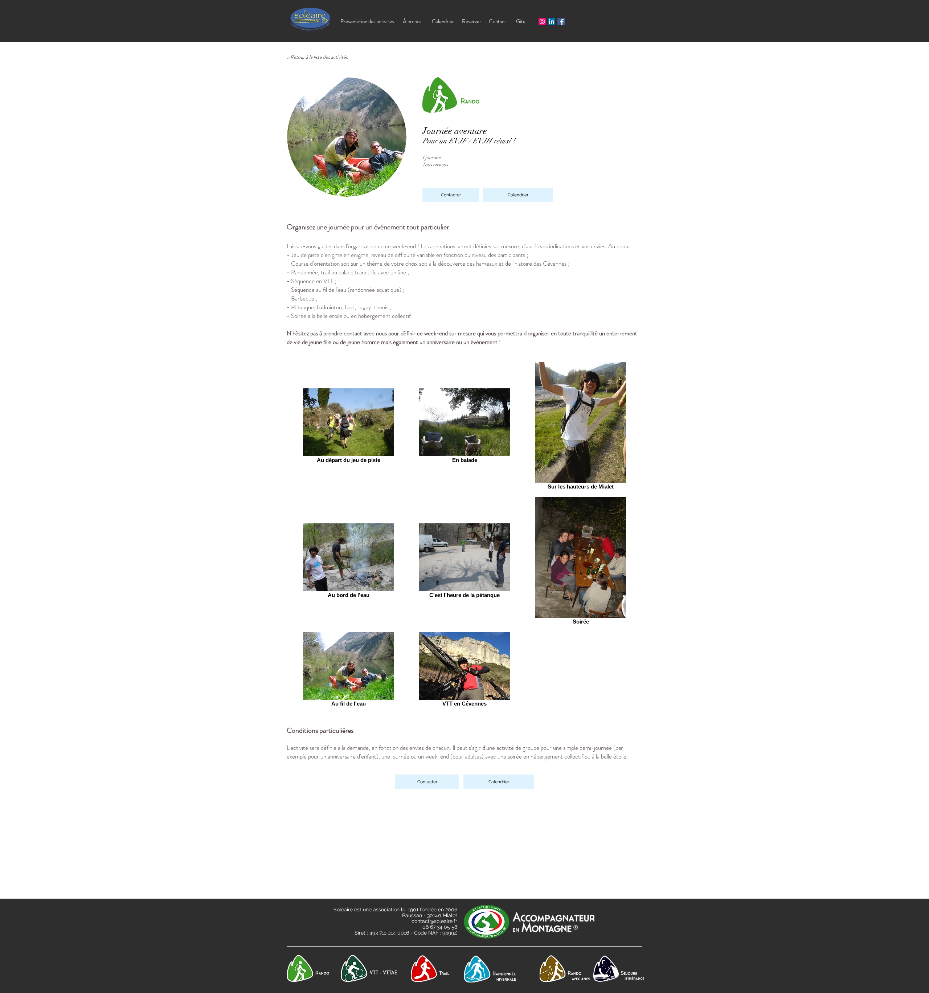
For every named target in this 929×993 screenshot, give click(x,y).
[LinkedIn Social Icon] (551, 21)
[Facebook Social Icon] (561, 21)
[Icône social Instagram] (542, 21)
